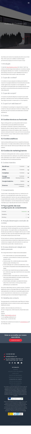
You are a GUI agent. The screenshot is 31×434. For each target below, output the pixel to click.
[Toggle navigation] (28, 3)
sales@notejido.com (11, 356)
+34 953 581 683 (10, 354)
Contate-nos (15, 340)
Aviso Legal (15, 373)
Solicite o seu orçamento (15, 371)
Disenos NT (5, 3)
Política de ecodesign (15, 383)
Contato (15, 369)
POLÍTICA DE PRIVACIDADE (15, 375)
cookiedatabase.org (24, 321)
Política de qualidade (16, 381)
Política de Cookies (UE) (15, 377)
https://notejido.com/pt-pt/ (12, 67)
